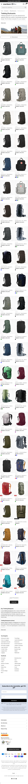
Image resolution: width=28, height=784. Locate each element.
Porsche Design (4, 670)
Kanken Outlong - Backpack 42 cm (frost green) (21, 58)
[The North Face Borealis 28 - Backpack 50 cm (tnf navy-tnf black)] (21, 280)
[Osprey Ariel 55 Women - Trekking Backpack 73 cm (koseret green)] (7, 326)
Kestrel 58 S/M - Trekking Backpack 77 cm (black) (21, 151)
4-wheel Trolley (4, 649)
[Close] (0, 783)
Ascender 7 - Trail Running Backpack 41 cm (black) (21, 452)
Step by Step (17, 665)
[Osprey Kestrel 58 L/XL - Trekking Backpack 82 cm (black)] (7, 141)
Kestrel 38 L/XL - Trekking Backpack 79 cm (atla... (7, 174)
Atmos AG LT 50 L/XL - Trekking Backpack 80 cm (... (7, 290)
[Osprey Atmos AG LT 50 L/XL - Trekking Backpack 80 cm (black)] (7, 280)
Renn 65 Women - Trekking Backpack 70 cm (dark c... (7, 243)
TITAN (2, 661)
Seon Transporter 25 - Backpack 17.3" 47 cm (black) (21, 336)
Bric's (2, 672)
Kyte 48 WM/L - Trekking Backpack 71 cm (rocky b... (7, 313)
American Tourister (5, 663)
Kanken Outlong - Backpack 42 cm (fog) (21, 197)
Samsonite (3, 658)
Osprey (2, 57)
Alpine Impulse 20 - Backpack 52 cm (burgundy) (7, 498)
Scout (16, 667)
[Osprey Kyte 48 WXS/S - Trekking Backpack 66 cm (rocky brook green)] (7, 118)
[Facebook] (12, 779)
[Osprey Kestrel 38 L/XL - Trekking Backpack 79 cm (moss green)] (7, 512)
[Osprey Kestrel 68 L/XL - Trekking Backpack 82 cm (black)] (21, 118)
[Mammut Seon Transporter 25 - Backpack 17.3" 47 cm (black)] (21, 326)
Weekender (17, 652)
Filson (16, 520)
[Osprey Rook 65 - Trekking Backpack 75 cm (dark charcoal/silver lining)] (7, 48)
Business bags (18, 649)
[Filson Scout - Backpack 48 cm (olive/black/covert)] (21, 512)
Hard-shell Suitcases (5, 643)
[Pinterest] (16, 779)
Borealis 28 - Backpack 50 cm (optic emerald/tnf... (7, 382)
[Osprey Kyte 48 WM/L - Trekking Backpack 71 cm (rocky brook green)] (7, 303)
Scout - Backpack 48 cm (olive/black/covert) (21, 521)
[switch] (8, 744)
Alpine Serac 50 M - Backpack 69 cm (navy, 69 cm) (21, 544)
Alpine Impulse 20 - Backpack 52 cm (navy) (21, 475)
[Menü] (10, 741)
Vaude (16, 566)
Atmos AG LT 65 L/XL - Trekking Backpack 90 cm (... (7, 220)
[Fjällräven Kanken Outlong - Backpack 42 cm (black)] (21, 164)
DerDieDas (17, 668)
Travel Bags (17, 638)
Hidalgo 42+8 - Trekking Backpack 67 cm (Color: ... (21, 568)
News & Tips (4, 728)
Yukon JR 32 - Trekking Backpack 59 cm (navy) (21, 591)
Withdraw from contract (14, 749)
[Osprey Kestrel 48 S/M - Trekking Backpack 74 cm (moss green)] (7, 442)
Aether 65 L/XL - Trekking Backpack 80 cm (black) (7, 81)
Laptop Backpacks (18, 640)
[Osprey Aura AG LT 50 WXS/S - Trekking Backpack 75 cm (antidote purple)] (21, 373)
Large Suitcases (4, 647)
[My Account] (23, 4)
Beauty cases (17, 647)
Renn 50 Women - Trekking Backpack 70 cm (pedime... (21, 104)
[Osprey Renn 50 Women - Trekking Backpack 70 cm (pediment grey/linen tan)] (21, 95)
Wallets (16, 650)
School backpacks (18, 643)
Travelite (3, 659)
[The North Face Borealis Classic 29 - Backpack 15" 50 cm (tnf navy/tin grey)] (7, 257)
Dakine (16, 661)
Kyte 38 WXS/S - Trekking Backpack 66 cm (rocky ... (7, 104)
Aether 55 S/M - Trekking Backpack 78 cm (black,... (21, 313)
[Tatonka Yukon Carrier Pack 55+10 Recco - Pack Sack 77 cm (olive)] (21, 488)
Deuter (16, 219)
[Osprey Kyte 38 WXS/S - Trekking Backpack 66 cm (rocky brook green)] (7, 95)
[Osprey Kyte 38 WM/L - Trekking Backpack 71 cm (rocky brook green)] (21, 72)
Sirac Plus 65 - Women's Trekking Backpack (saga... (7, 591)
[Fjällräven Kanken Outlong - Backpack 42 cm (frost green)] (21, 48)
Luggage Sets (4, 650)
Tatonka (16, 497)
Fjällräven (17, 57)
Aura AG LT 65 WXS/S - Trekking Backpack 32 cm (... (21, 429)
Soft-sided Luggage (5, 645)
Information (4, 720)
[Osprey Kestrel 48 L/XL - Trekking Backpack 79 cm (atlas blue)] (7, 349)
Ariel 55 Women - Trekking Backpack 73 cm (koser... (7, 336)
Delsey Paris (3, 667)
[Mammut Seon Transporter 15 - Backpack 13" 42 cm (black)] (7, 465)
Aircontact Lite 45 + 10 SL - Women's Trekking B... (21, 220)
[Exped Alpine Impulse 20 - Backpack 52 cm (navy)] (21, 465)
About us (3, 725)
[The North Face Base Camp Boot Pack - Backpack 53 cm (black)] (21, 396)
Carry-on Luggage (5, 640)
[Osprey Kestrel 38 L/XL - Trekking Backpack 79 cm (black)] (7, 187)
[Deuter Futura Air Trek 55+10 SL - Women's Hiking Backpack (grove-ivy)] (7, 396)
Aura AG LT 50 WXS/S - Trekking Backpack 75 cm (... (21, 382)
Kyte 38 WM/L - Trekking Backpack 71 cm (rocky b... (21, 81)
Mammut (16, 335)
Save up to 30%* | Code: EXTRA (14, 1)
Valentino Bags (18, 663)
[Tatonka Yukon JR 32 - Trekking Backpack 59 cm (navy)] (21, 581)
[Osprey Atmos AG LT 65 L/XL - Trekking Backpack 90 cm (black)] (7, 210)
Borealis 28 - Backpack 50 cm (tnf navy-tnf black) (21, 290)
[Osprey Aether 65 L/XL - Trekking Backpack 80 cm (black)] (7, 72)
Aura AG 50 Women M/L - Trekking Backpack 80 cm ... (7, 568)
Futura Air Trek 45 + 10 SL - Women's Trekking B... (21, 359)
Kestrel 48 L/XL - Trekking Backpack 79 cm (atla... (7, 359)
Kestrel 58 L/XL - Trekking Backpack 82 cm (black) (7, 151)
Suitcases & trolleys (5, 638)
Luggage (3, 652)
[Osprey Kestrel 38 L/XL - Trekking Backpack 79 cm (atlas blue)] (7, 164)
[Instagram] (14, 779)
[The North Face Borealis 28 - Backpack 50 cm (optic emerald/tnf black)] (7, 373)
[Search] (25, 7)
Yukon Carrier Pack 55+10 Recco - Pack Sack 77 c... (21, 498)
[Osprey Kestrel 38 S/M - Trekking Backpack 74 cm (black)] (21, 257)
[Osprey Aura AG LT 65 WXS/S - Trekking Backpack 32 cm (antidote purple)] (21, 419)
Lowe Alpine (3, 589)
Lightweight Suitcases (5, 641)
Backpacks (17, 641)
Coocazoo (17, 670)
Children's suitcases (19, 645)
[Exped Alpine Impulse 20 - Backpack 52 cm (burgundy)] (7, 488)
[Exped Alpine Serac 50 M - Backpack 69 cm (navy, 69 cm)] (21, 535)
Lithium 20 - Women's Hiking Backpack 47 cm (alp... (7, 429)
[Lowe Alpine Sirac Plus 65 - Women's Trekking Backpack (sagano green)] (7, 581)
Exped (16, 474)
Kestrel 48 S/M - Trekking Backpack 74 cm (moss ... (7, 452)
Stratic (2, 668)
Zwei (15, 659)
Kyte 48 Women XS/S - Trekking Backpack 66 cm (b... (7, 544)
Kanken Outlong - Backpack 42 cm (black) (21, 174)
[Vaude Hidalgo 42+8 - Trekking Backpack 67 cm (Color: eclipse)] (21, 558)
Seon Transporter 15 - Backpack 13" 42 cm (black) (7, 475)
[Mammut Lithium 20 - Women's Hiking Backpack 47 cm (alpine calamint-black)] (7, 419)
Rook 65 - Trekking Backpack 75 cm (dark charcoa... (7, 58)
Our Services (4, 723)
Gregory (10, 622)
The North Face (4, 265)
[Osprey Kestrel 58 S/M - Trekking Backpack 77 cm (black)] (21, 141)
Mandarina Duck (18, 658)
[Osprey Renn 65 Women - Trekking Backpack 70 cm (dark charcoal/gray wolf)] (7, 234)
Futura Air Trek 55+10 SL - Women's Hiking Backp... (21, 243)
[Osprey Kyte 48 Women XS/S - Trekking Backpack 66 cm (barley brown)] (7, 535)
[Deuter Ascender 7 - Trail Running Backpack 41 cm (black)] (21, 442)
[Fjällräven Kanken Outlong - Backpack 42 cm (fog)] (21, 187)
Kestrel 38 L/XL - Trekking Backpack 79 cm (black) (7, 197)
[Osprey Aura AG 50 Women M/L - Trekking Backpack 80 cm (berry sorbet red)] (7, 558)
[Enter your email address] (14, 700)
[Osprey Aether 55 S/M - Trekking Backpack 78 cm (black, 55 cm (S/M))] (21, 303)
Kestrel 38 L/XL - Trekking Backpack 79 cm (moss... (7, 521)
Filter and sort (15, 37)
